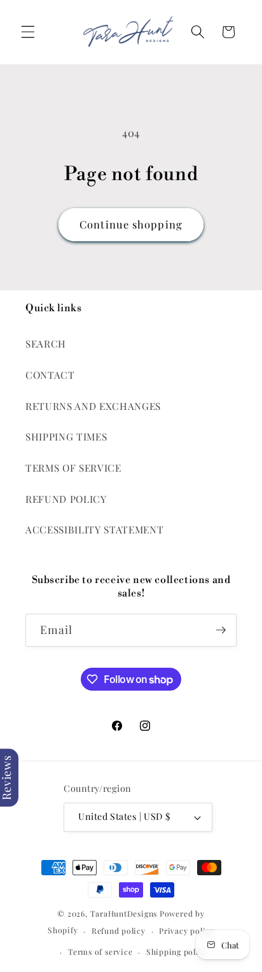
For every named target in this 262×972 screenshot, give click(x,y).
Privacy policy (186, 931)
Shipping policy (177, 952)
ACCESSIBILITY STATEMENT (94, 529)
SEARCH (45, 343)
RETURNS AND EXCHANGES (93, 405)
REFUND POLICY (66, 498)
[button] (28, 32)
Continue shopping (131, 224)
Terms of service (100, 952)
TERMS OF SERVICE (73, 467)
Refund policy (119, 931)
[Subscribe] (220, 630)
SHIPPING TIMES (66, 436)
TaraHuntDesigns (124, 913)
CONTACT (50, 374)
